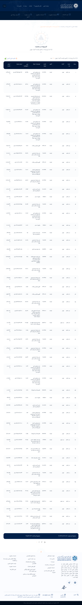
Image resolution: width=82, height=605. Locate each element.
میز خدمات (65, 15)
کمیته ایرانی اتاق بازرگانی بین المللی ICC (30, 570)
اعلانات (30, 6)
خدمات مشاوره (40, 15)
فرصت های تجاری (12, 564)
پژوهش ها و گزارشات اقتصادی (31, 563)
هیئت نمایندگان (51, 556)
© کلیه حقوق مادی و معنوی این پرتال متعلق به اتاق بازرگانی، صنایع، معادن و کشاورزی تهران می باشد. (41, 603)
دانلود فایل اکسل (11, 58)
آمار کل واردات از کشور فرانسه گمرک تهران (49, 27)
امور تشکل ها (13, 569)
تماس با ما (19, 6)
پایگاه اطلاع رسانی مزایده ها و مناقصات (10, 560)
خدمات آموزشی (51, 568)
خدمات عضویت (53, 15)
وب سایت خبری (27, 16)
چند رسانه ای (14, 15)
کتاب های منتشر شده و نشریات (49, 571)
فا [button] (4, 6)
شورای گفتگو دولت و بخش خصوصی (29, 575)
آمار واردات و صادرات (65, 27)
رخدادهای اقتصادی (31, 556)
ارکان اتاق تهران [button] (38, 6)
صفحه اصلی (46, 6)
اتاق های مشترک (32, 567)
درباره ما (25, 6)
